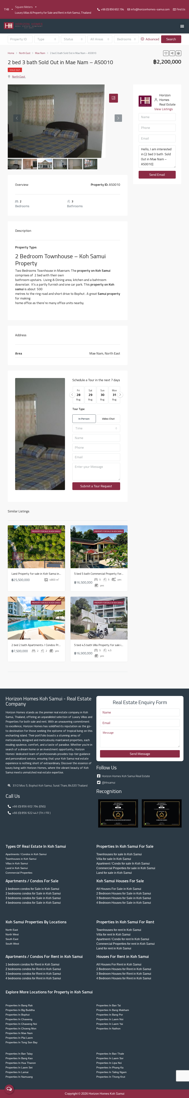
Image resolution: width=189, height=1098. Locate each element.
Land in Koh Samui (17, 868)
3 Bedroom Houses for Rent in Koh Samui (123, 973)
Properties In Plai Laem (19, 1037)
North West (12, 934)
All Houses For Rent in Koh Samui (118, 964)
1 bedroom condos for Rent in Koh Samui (32, 964)
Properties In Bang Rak (19, 1005)
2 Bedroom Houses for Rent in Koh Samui (123, 969)
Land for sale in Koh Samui (114, 872)
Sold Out (15, 70)
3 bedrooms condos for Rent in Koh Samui (33, 973)
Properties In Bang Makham (112, 1010)
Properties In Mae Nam (19, 1033)
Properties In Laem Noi (109, 1019)
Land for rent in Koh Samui (113, 948)
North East (18, 76)
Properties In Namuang (19, 1076)
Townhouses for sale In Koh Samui (119, 854)
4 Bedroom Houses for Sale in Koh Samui (123, 902)
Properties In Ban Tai (108, 1005)
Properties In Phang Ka (109, 1067)
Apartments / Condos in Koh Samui (26, 854)
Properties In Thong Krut (110, 1076)
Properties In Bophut (18, 1014)
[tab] (113, 98)
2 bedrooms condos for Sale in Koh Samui (33, 893)
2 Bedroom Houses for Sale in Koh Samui (123, 893)
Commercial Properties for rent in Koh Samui (125, 943)
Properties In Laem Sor (109, 1058)
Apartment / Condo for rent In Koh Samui (122, 939)
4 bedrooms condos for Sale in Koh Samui (33, 902)
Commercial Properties (19, 872)
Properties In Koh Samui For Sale (124, 846)
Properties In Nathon (108, 1028)
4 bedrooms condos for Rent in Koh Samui (33, 978)
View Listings (163, 108)
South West (12, 943)
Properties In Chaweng (19, 1019)
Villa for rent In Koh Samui (113, 934)
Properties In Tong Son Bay (21, 1042)
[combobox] (46, 39)
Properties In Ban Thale (110, 1053)
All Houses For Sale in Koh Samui (118, 888)
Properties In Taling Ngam (111, 1072)
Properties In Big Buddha (20, 1010)
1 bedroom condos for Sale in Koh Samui (32, 888)
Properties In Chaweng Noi (21, 1023)
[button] (182, 26)
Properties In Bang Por (109, 1014)
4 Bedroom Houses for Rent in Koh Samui (123, 978)
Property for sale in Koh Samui (46, 531)
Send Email (157, 174)
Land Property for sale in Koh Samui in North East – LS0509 (49, 573)
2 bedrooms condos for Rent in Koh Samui (33, 969)
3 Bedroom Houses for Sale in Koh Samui (123, 898)
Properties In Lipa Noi (109, 1062)
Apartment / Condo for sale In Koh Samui (123, 863)
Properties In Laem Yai (109, 1023)
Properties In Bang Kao (19, 1058)
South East (12, 939)
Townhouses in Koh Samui (21, 858)
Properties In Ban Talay (19, 1053)
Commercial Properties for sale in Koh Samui (125, 868)
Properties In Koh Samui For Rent (125, 922)
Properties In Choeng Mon (21, 1028)
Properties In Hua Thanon (21, 1062)
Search (171, 39)
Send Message (140, 753)
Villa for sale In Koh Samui (113, 858)
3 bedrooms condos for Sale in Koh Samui (33, 898)
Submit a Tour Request (96, 486)
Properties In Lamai (17, 1072)
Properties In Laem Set (19, 1067)
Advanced (152, 39)
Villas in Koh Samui (17, 863)
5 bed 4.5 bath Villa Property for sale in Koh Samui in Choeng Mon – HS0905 (121, 645)
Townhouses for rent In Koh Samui (118, 929)
